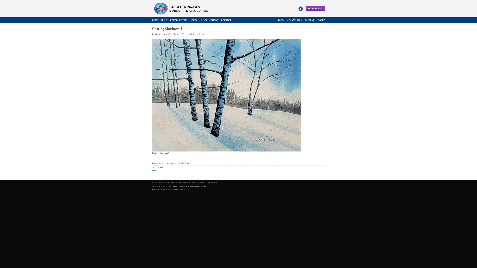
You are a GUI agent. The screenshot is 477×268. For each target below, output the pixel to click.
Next (155, 170)
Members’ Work (178, 20)
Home (155, 20)
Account (309, 20)
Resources (226, 20)
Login (281, 20)
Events (193, 20)
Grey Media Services (176, 189)
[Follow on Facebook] (300, 8)
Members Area (294, 20)
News (204, 20)
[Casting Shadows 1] (226, 95)
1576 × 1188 (185, 34)
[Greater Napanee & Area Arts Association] (181, 8)
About (164, 20)
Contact (214, 20)
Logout (321, 20)
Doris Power (199, 34)
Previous (157, 167)
